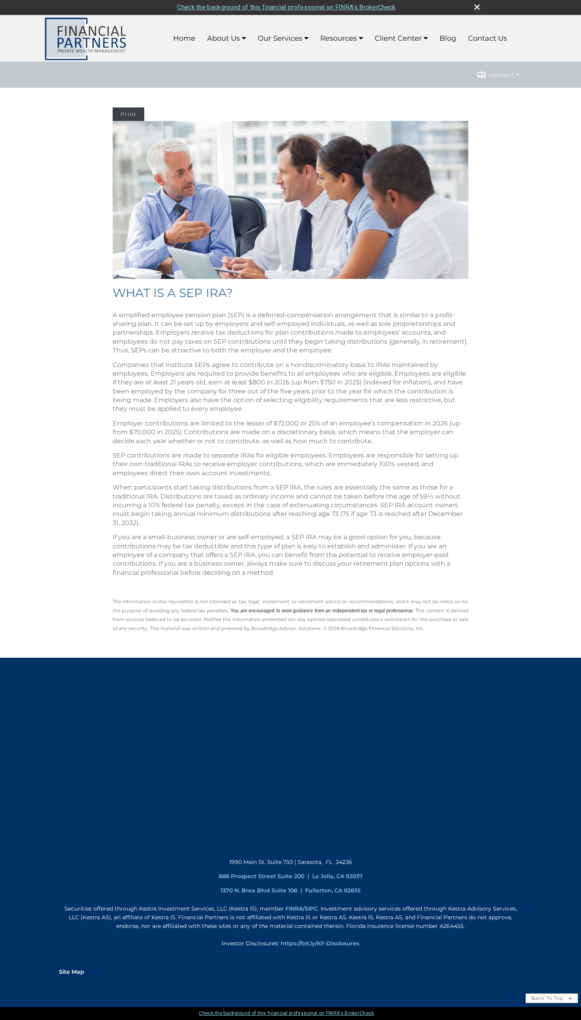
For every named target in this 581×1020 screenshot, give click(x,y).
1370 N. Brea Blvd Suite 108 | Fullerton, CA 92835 (290, 890)
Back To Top (548, 998)
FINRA (294, 908)
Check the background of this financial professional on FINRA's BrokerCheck (286, 7)
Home (184, 38)
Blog (448, 38)
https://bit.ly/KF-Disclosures (320, 943)
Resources (338, 38)
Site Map (71, 971)
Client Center (398, 38)
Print (128, 114)
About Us (223, 38)
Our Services (280, 38)
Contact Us (487, 38)
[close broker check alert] (477, 7)
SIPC (311, 908)
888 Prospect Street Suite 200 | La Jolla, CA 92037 (291, 876)
